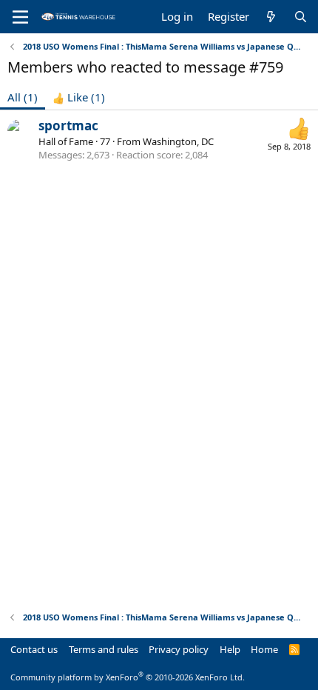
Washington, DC (178, 141)
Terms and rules (103, 649)
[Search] (300, 16)
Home (264, 649)
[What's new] (271, 16)
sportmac (68, 125)
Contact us (34, 649)
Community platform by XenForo (127, 677)
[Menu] (20, 17)
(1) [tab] (22, 97)
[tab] (78, 97)
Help (230, 649)
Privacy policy (179, 649)
